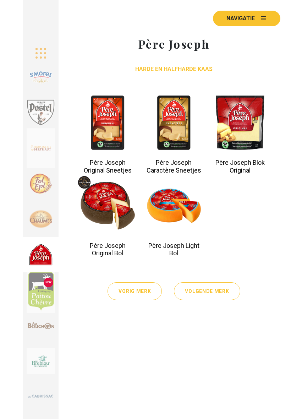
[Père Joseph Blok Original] (240, 123)
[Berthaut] (41, 148)
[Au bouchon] (41, 325)
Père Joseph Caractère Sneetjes (174, 166)
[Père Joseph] (41, 254)
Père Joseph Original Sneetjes (108, 166)
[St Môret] (41, 77)
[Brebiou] (41, 361)
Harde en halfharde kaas (174, 69)
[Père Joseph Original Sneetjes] (108, 123)
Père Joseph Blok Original (240, 166)
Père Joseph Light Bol (173, 249)
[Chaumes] (41, 219)
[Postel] (41, 112)
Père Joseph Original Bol (108, 249)
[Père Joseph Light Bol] (174, 206)
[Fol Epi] (41, 183)
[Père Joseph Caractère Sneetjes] (174, 123)
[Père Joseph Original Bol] (108, 206)
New (48, 282)
